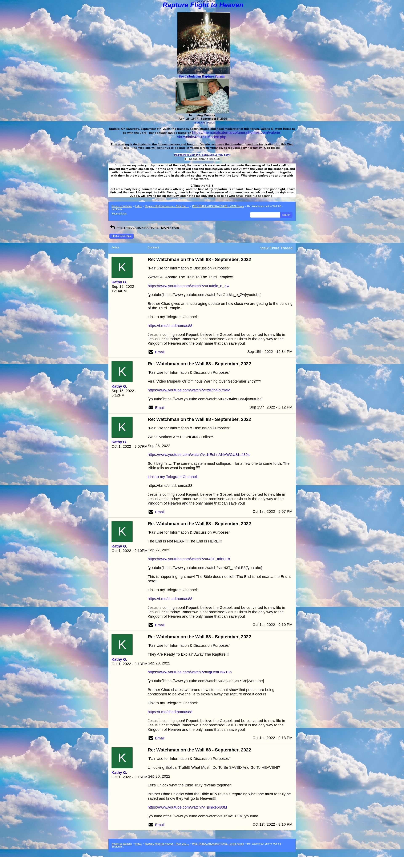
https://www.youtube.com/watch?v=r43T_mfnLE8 (189, 559)
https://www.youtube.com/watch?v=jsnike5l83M (187, 807)
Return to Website (122, 206)
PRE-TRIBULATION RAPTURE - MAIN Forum (218, 206)
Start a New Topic (122, 236)
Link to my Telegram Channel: (173, 477)
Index (138, 206)
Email (160, 352)
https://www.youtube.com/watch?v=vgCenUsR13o (190, 672)
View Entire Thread (276, 248)
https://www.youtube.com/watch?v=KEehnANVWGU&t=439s (199, 455)
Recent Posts (119, 213)
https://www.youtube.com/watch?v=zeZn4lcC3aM (189, 390)
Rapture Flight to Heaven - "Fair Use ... (167, 206)
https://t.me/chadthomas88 (170, 326)
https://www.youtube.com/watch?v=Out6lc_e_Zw (188, 286)
